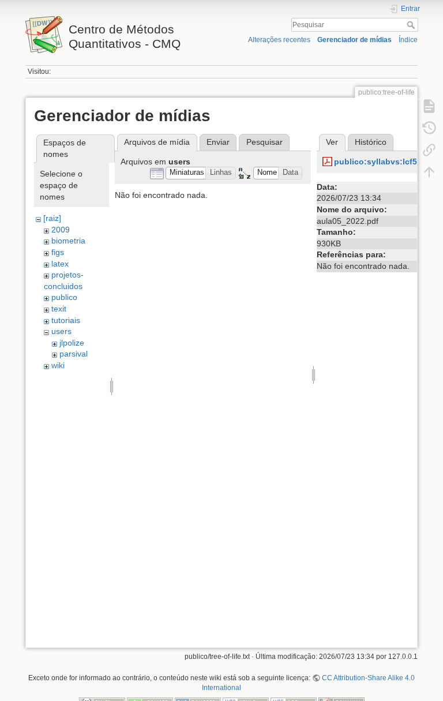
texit (58, 308)
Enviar (218, 142)
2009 (60, 229)
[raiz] (52, 218)
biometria (68, 240)
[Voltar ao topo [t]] (429, 172)
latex (60, 263)
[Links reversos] (429, 150)
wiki (58, 365)
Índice (408, 40)
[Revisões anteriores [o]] (429, 128)
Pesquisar (412, 25)
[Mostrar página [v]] (429, 106)
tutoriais (65, 320)
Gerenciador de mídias (354, 40)
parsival (73, 353)
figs (57, 252)
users (61, 331)
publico (64, 297)
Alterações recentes (279, 40)
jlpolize (71, 342)
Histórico (370, 142)
